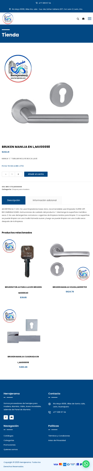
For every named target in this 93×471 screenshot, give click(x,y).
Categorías (9, 440)
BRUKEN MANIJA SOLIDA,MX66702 (70, 287)
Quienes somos (11, 449)
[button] (86, 464)
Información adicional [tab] (45, 200)
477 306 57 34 (45, 3)
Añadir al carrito (36, 174)
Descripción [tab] (13, 200)
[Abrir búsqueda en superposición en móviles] (78, 18)
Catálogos (8, 435)
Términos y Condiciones (59, 435)
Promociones (10, 445)
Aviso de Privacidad (57, 440)
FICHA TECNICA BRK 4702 (13, 166)
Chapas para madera (20, 189)
